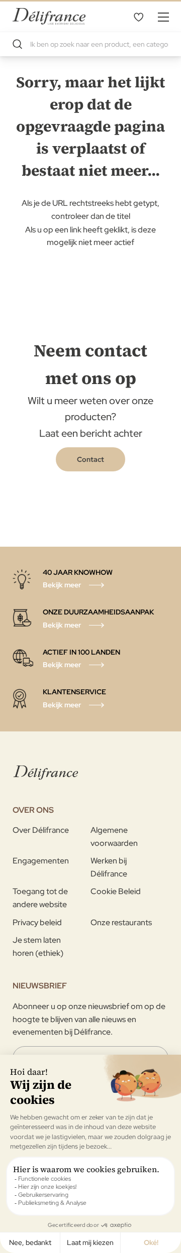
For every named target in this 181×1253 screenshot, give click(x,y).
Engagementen (41, 860)
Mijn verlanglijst (138, 17)
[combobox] (90, 44)
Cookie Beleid (115, 891)
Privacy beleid (37, 922)
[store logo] (49, 16)
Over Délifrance (41, 830)
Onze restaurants (121, 922)
